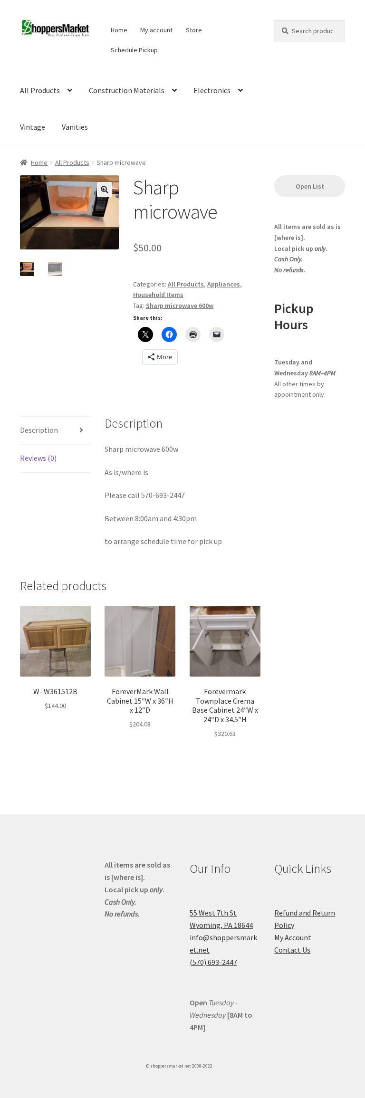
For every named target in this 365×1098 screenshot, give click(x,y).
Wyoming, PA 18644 (221, 925)
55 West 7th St (213, 912)
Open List (310, 186)
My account (156, 30)
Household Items (158, 294)
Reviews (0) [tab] (38, 458)
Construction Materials (126, 90)
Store (194, 30)
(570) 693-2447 (213, 962)
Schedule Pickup (134, 50)
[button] (104, 189)
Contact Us (292, 950)
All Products (40, 90)
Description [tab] (39, 430)
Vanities (75, 127)
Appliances (223, 284)
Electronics (212, 90)
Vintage (32, 127)
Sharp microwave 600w (179, 305)
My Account (292, 937)
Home (119, 30)
